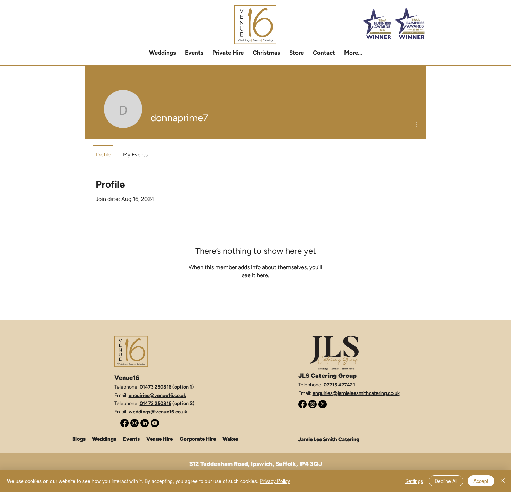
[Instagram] (134, 423)
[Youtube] (155, 423)
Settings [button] (414, 480)
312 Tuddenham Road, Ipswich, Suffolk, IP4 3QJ (255, 463)
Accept (480, 480)
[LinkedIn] (144, 423)
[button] (228, 52)
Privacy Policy (275, 480)
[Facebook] (124, 423)
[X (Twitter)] (322, 404)
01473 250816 (155, 387)
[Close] (502, 480)
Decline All (446, 480)
